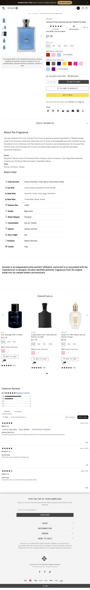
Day (25, 235)
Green (61, 182)
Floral (51, 182)
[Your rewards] (78, 8)
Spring (27, 229)
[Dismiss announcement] (87, 2)
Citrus (26, 182)
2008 (26, 205)
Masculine (35, 13)
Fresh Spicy (43, 182)
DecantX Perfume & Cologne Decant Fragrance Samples (8, 8)
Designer (28, 217)
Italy (26, 247)
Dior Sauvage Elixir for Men (11, 335)
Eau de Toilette (30, 223)
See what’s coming (65, 3)
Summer (33, 229)
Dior (2, 332)
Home (29, 13)
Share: (48, 107)
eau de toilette (60, 31)
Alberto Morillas (30, 241)
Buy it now (67, 95)
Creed (33, 332)
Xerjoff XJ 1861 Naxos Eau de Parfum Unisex (73, 336)
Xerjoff (64, 332)
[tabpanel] (15, 335)
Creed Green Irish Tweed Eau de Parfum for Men (44, 336)
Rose (56, 182)
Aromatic (34, 182)
